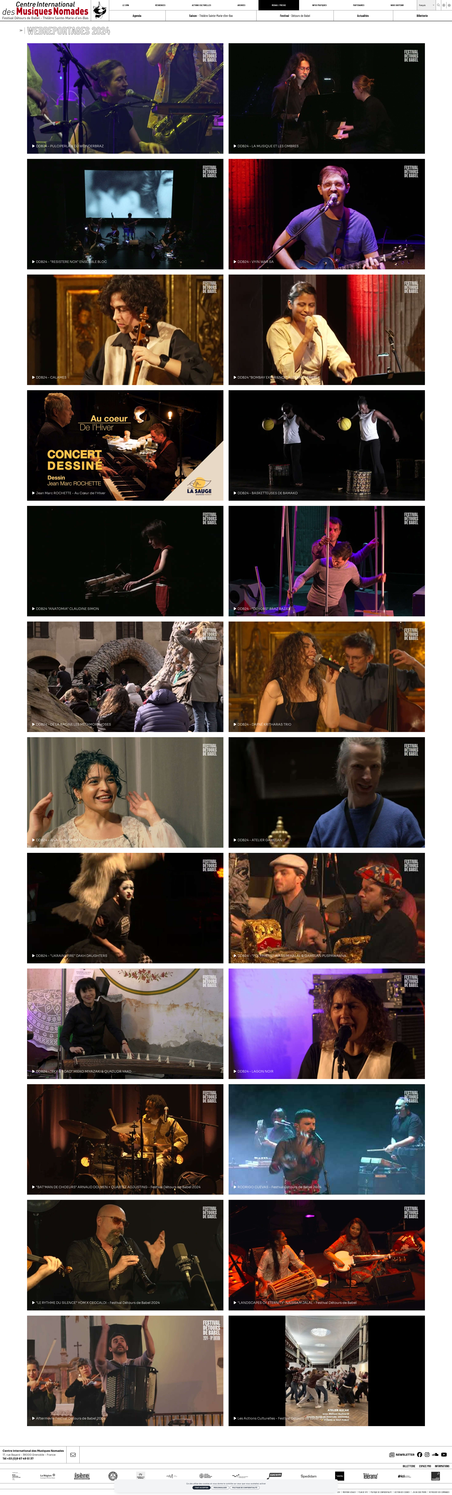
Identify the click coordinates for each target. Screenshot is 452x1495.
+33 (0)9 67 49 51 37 (20, 1458)
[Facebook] (419, 1455)
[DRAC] (16, 1476)
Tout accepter (201, 1488)
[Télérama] (370, 1476)
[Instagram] (427, 1455)
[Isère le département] (81, 1476)
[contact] (73, 1454)
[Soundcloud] (435, 1455)
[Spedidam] (308, 1476)
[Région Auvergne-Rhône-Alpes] (47, 1476)
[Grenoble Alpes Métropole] (140, 1476)
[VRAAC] (340, 1476)
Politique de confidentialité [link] (244, 1488)
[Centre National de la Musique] (171, 1476)
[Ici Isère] (404, 1476)
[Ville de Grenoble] (113, 1476)
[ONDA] (206, 1476)
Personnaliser (220, 1488)
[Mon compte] (443, 5)
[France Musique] (435, 1476)
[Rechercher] (438, 5)
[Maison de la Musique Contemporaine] (240, 1476)
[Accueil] (45, 10)
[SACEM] (274, 1476)
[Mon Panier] (449, 5)
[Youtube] (444, 1455)
